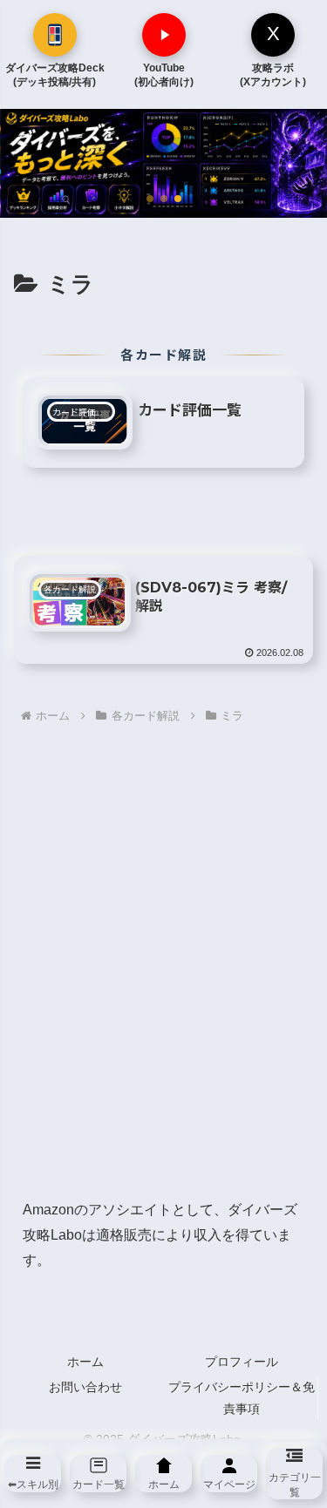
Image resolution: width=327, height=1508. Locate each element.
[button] (149, 198)
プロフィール (241, 1362)
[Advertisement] (163, 962)
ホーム (85, 1362)
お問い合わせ (85, 1387)
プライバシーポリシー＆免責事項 (241, 1398)
